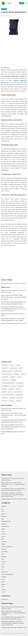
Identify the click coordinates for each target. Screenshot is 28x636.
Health (13, 380)
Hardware (5, 380)
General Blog (9, 633)
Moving (11, 389)
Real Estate (18, 392)
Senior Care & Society (8, 394)
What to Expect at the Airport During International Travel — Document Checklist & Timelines (13, 297)
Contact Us (4, 599)
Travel (19, 400)
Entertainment (6, 374)
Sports (12, 397)
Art (12, 365)
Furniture (5, 377)
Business (13, 368)
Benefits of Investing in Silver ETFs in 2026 (13, 323)
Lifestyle (4, 9)
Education (18, 371)
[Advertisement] (14, 50)
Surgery (19, 397)
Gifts (19, 377)
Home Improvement (8, 383)
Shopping (19, 394)
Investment (5, 386)
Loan (4, 389)
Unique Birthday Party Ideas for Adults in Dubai (14, 499)
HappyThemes (22, 633)
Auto (18, 365)
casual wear (5, 170)
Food (24, 374)
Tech (4, 400)
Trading (11, 400)
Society (4, 397)
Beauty (5, 368)
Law (13, 386)
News (4, 392)
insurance (20, 383)
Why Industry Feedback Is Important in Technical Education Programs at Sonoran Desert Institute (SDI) (13, 308)
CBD (20, 368)
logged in (11, 283)
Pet (10, 392)
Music (18, 389)
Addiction (5, 365)
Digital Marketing (7, 371)
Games (12, 377)
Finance (16, 374)
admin (2, 15)
